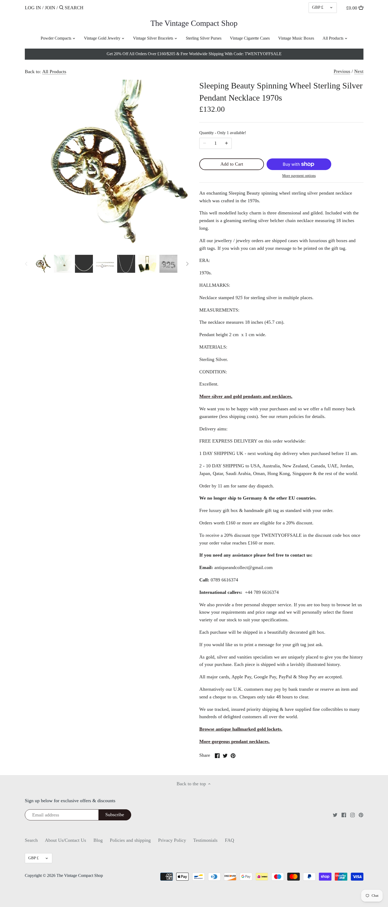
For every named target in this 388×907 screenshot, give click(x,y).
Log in (33, 7)
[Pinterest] (361, 814)
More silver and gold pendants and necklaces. (245, 396)
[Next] (187, 264)
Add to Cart (231, 164)
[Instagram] (352, 814)
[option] (42, 264)
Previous (342, 71)
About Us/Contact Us (65, 840)
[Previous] (26, 264)
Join (50, 7)
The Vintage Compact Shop (194, 23)
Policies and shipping (130, 840)
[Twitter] (335, 814)
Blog (98, 840)
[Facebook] (344, 814)
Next (358, 71)
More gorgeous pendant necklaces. (234, 741)
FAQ (229, 840)
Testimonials (205, 840)
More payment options (299, 176)
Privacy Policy (172, 840)
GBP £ (317, 7)
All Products (54, 71)
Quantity (222, 132)
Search (31, 840)
